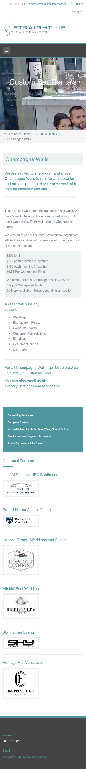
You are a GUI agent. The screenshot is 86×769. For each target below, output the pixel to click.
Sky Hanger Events (19, 632)
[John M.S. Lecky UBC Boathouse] (21, 488)
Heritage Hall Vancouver (23, 662)
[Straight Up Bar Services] (35, 29)
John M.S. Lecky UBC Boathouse (30, 474)
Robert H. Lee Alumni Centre (27, 509)
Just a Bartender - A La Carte (25, 443)
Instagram (77, 11)
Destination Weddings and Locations (29, 436)
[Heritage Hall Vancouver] (21, 683)
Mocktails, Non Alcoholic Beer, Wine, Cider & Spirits (38, 429)
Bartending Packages (20, 415)
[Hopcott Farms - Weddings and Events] (21, 560)
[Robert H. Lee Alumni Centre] (21, 520)
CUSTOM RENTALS (47, 134)
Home (27, 134)
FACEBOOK (76, 3)
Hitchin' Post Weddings (22, 588)
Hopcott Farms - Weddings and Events (35, 539)
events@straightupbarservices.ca (48, 3)
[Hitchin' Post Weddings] (21, 606)
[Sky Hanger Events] (21, 643)
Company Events (18, 422)
